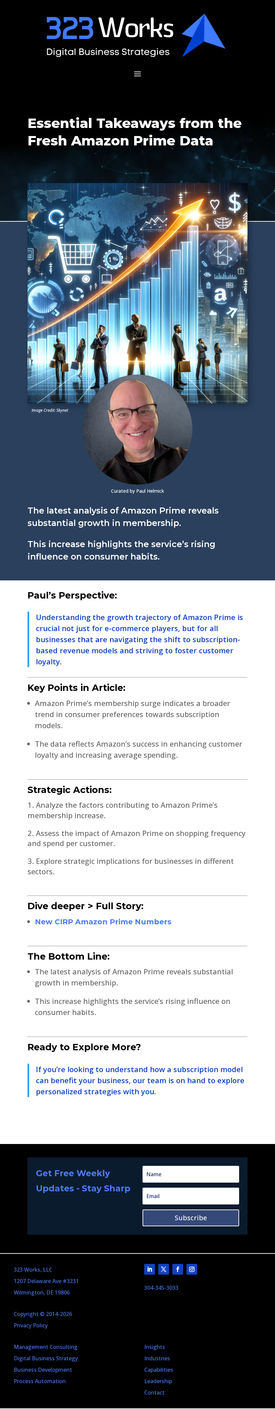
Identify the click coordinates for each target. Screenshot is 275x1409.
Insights (154, 1347)
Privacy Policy (31, 1325)
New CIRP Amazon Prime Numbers (103, 921)
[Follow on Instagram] (191, 1269)
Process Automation (40, 1381)
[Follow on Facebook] (177, 1269)
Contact (154, 1392)
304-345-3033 (161, 1287)
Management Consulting (45, 1347)
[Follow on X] (163, 1269)
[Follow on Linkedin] (149, 1269)
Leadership (158, 1381)
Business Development (43, 1369)
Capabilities (158, 1369)
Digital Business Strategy (46, 1358)
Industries (157, 1358)
